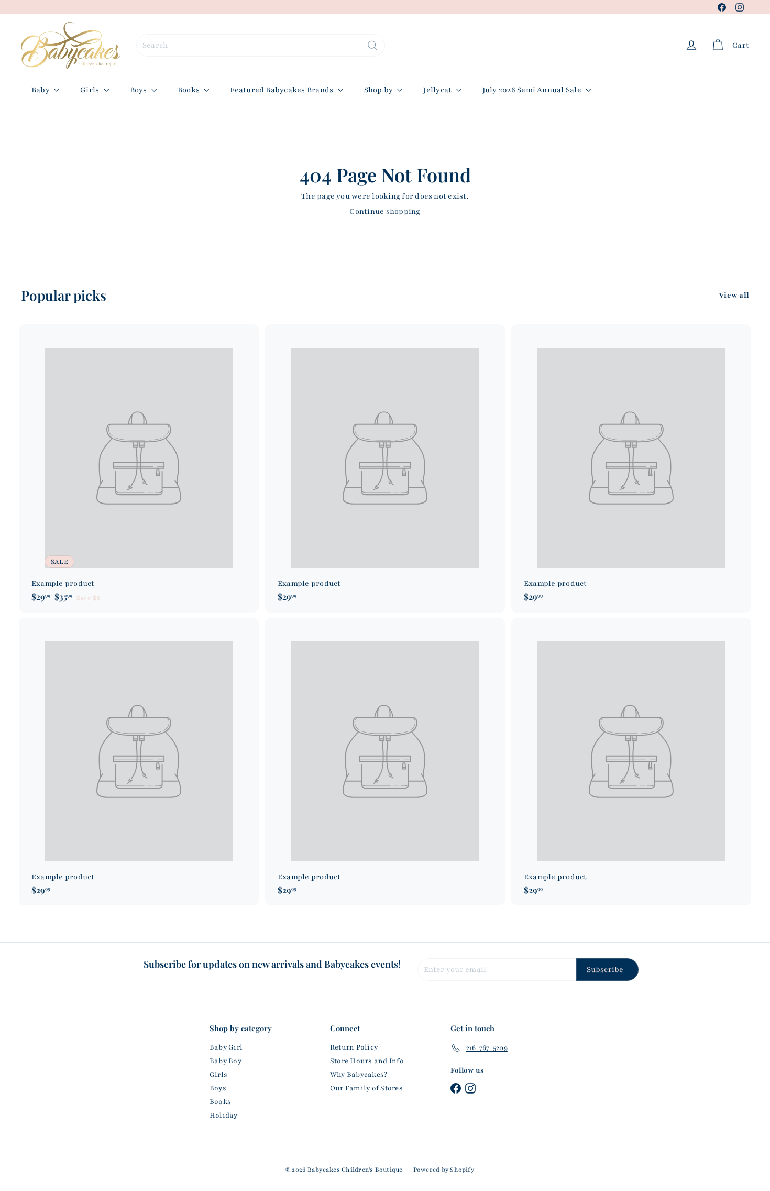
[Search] (372, 45)
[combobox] (260, 45)
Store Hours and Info (367, 1061)
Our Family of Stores (366, 1088)
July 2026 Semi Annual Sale (532, 90)
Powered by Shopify (443, 1169)
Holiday (224, 1115)
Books (189, 90)
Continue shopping (384, 211)
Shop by (379, 90)
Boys (139, 90)
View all (734, 295)
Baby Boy (225, 1061)
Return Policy (354, 1047)
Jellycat (438, 90)
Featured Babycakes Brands (282, 90)
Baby (41, 90)
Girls (90, 90)
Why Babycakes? (358, 1074)
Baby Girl (226, 1047)
